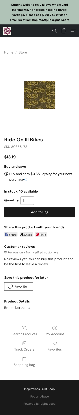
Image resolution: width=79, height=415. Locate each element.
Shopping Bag (24, 365)
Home (8, 52)
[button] (7, 30)
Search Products (24, 334)
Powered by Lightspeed (39, 404)
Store (23, 52)
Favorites (55, 349)
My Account (55, 334)
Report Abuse (39, 396)
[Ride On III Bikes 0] (39, 95)
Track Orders (24, 349)
